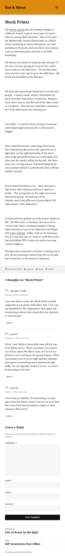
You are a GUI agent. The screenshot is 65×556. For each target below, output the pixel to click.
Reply (9, 323)
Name (8, 480)
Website (9, 504)
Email (9, 492)
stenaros (30, 269)
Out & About (15, 7)
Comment (11, 443)
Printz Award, (17, 29)
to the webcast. (18, 233)
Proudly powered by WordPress (18, 552)
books (50, 269)
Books (40, 269)
